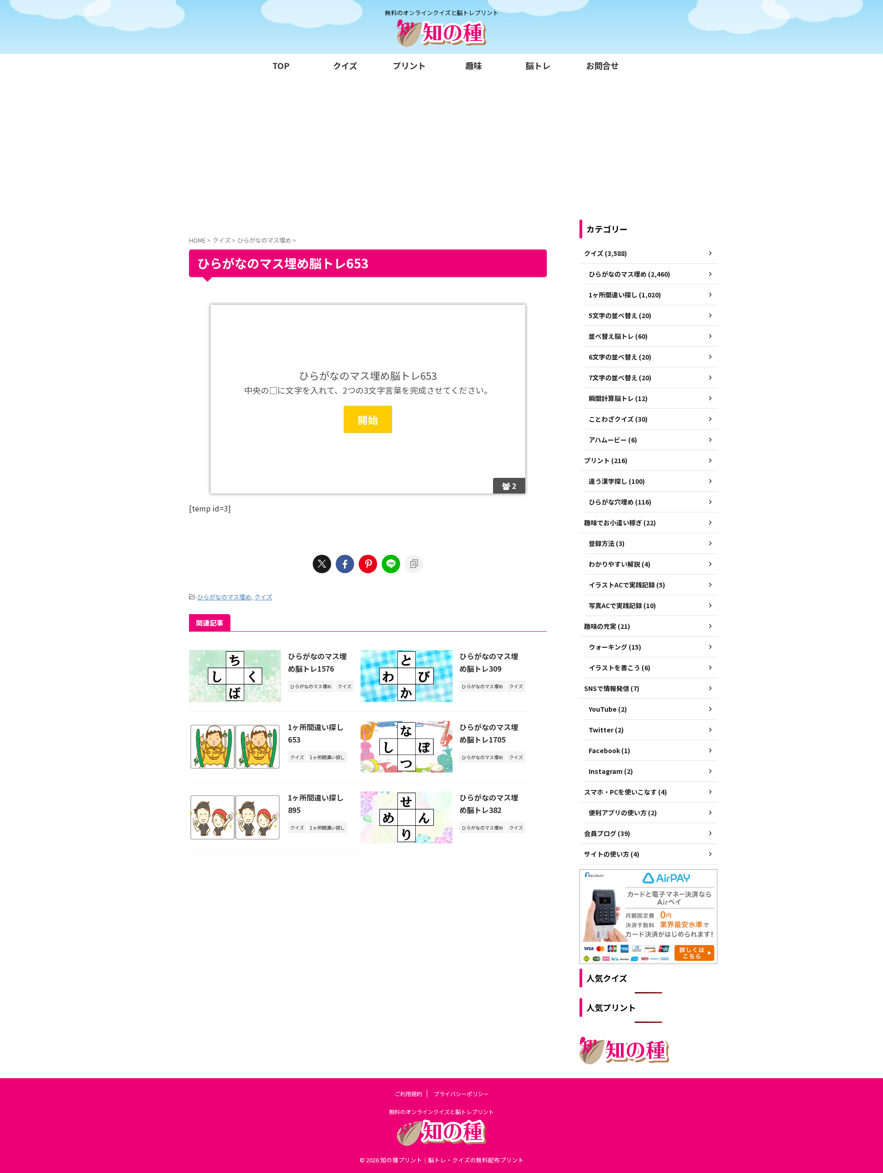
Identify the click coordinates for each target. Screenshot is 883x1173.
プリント (409, 65)
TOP (280, 65)
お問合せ (602, 65)
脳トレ (538, 65)
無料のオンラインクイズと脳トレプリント (441, 1111)
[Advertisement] (441, 145)
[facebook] (345, 564)
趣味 (473, 65)
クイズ (345, 65)
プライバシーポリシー (461, 1094)
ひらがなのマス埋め (224, 596)
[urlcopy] (414, 564)
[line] (391, 564)
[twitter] (322, 564)
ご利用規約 (408, 1094)
